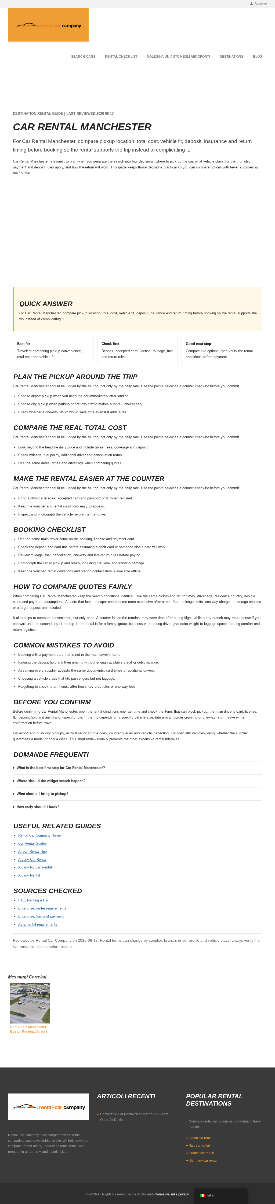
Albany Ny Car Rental (35, 867)
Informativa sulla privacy (171, 1194)
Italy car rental (199, 1145)
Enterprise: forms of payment (41, 916)
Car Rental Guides (32, 843)
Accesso (261, 3)
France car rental (201, 1153)
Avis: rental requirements (37, 924)
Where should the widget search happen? (51, 781)
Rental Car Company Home (39, 835)
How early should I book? (38, 807)
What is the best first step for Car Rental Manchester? (61, 768)
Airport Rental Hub (32, 851)
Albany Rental (29, 875)
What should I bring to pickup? (42, 794)
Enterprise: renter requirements (42, 908)
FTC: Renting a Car (33, 900)
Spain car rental (200, 1138)
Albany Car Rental (32, 859)
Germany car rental (203, 1160)
